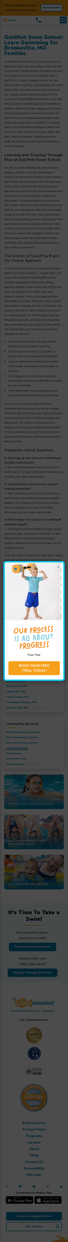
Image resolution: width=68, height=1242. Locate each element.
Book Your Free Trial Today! (34, 668)
